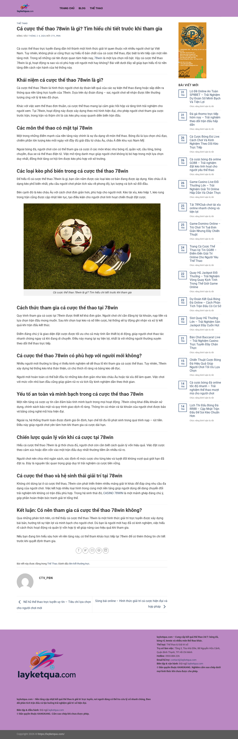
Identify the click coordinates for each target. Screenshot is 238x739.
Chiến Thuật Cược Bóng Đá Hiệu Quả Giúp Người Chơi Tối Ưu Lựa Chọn (205, 365)
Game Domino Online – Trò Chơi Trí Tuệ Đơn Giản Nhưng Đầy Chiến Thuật (205, 229)
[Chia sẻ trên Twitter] (85, 550)
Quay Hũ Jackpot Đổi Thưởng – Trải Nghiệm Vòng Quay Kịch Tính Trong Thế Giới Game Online (205, 280)
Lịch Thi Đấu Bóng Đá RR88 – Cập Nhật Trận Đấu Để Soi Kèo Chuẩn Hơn (204, 411)
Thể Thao (96, 8)
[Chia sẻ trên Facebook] (79, 550)
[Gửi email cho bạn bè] (92, 550)
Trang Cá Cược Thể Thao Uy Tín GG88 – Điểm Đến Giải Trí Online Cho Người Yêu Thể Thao (204, 254)
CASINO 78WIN (113, 493)
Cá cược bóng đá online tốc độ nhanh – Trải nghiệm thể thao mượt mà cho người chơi (205, 388)
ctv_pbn (55, 36)
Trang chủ (67, 8)
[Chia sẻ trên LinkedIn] (106, 550)
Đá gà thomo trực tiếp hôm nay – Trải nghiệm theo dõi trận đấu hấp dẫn (205, 119)
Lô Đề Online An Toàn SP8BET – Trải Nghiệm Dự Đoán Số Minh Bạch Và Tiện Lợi (205, 97)
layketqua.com (56, 710)
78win (98, 58)
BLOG (82, 8)
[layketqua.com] (35, 8)
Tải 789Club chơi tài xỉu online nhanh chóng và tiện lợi (205, 208)
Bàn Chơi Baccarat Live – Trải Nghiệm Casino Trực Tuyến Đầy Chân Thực (205, 342)
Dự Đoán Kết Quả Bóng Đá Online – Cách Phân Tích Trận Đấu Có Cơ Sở (205, 302)
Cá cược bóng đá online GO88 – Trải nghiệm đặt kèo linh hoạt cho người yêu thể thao (205, 165)
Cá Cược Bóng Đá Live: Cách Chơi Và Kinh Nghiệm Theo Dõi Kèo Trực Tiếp (205, 142)
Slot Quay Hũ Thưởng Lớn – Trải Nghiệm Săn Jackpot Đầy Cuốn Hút (205, 321)
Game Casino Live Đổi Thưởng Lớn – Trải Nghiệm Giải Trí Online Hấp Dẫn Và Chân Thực (205, 187)
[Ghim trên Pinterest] (99, 550)
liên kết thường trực (79, 563)
